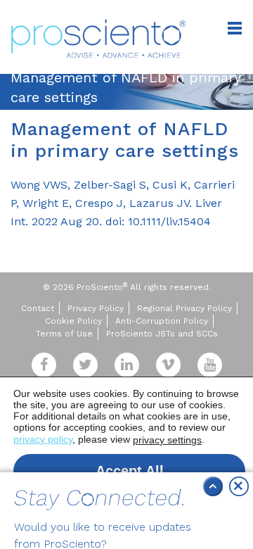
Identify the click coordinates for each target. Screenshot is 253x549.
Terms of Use (64, 334)
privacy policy (42, 439)
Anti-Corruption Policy (161, 321)
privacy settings (167, 440)
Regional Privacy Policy (184, 308)
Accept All (130, 471)
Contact (37, 308)
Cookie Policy (73, 321)
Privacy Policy (95, 308)
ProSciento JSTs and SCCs (162, 334)
